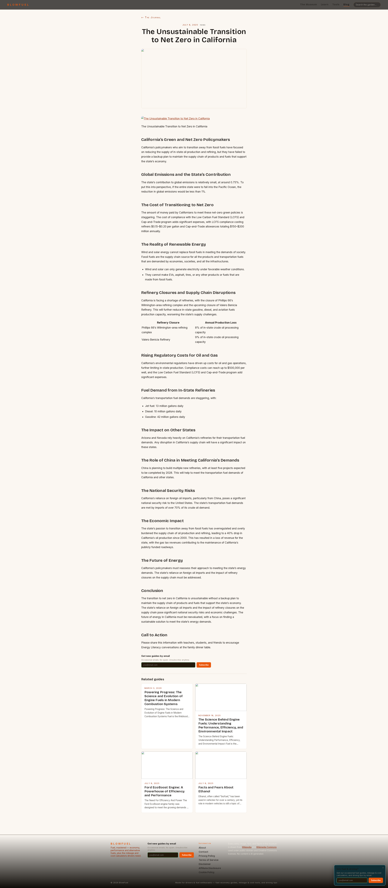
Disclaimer (205, 864)
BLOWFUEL (18, 4)
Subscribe (204, 665)
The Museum (308, 4)
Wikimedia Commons (266, 847)
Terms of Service (208, 860)
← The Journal (151, 17)
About (202, 847)
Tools (336, 4)
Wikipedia (246, 847)
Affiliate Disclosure (210, 868)
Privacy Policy (207, 855)
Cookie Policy (206, 872)
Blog (346, 4)
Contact (203, 851)
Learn (325, 4)
